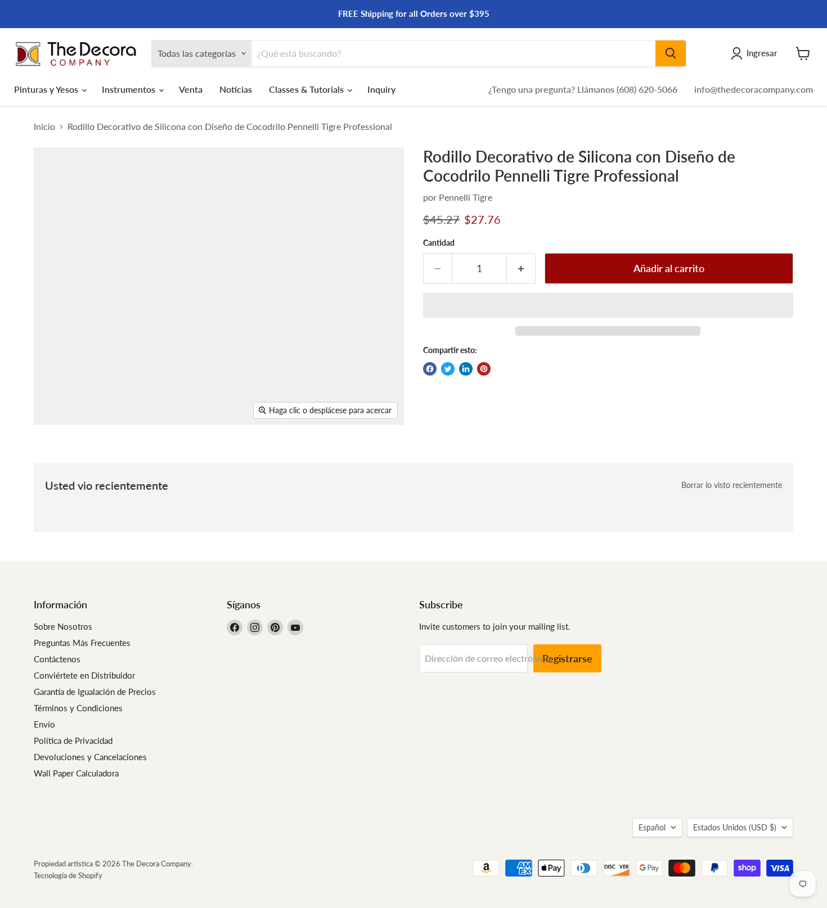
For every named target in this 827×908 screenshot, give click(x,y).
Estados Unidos (734, 827)
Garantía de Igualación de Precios (95, 691)
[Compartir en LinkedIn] (466, 369)
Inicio (44, 126)
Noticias (235, 89)
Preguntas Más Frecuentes (82, 643)
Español (652, 827)
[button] (608, 305)
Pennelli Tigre (465, 197)
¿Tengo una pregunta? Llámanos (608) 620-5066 (582, 89)
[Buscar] (670, 53)
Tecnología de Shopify (68, 875)
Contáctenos (57, 659)
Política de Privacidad (73, 740)
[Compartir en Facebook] (430, 369)
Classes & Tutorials (307, 89)
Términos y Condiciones (78, 708)
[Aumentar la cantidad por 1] (521, 268)
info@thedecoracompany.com (753, 89)
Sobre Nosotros (63, 626)
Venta (191, 89)
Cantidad (439, 242)
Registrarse (567, 658)
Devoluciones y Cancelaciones (90, 757)
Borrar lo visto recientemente (731, 485)
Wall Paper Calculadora (76, 773)
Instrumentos (130, 89)
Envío (44, 724)
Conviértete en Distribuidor (84, 675)
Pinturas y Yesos (47, 89)
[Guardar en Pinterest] (484, 369)
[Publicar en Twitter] (448, 369)
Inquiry (381, 89)
